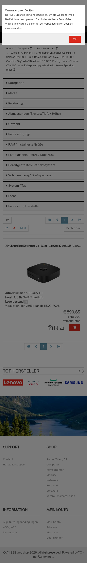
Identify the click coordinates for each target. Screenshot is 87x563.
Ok (75, 39)
